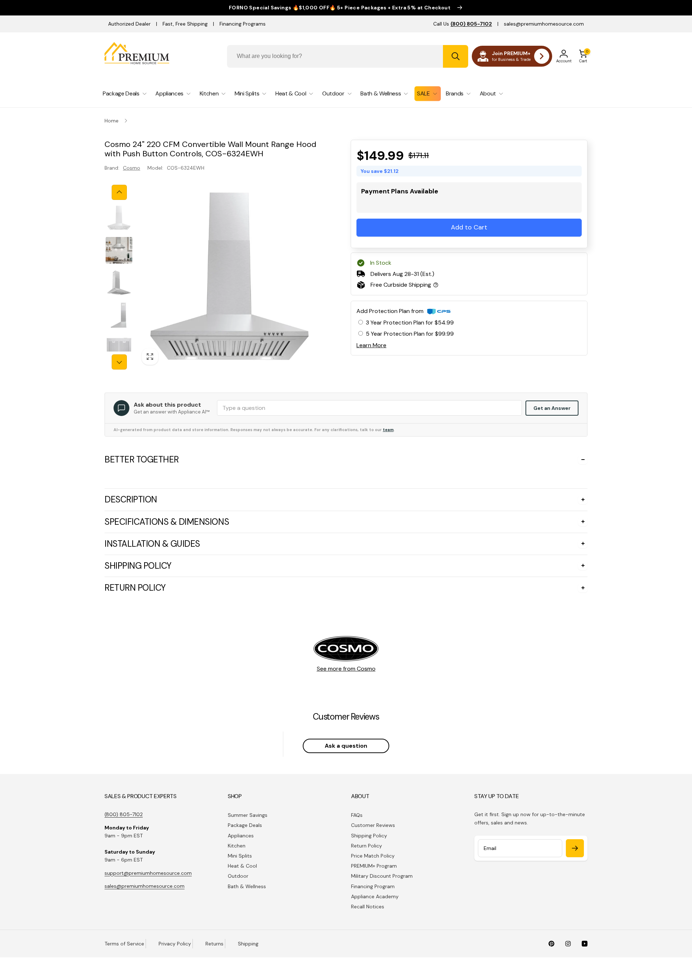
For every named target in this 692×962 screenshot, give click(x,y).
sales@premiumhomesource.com (544, 24)
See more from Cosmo (346, 668)
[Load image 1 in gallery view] (119, 217)
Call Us (462, 24)
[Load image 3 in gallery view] (119, 282)
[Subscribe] (575, 848)
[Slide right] (119, 362)
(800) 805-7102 (124, 814)
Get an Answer (552, 408)
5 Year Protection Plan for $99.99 (410, 333)
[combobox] (347, 56)
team (388, 429)
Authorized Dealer (129, 24)
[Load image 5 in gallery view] (119, 347)
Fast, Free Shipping (185, 24)
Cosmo (131, 168)
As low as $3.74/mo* (411, 203)
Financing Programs (242, 24)
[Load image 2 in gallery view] (119, 250)
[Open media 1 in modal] (229, 277)
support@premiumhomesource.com (148, 873)
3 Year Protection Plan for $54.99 (410, 322)
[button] (583, 56)
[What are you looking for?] (455, 56)
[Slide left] (119, 192)
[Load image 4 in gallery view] (119, 315)
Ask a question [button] (346, 746)
